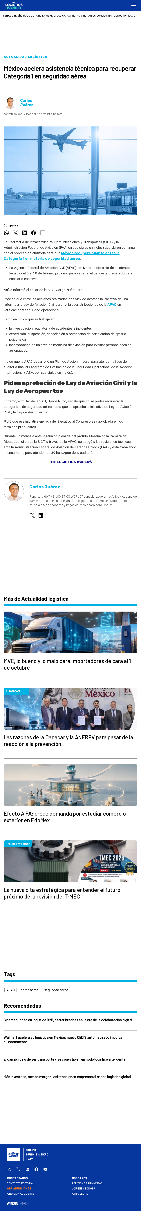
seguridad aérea (56, 990)
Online (31, 1150)
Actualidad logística (25, 57)
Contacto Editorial (20, 1183)
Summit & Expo (37, 1154)
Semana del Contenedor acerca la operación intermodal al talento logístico (76, 15)
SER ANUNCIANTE (19, 1188)
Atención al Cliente (20, 1193)
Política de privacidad (87, 1183)
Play (29, 1159)
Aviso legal (80, 1193)
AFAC (111, 304)
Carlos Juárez (26, 103)
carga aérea (29, 990)
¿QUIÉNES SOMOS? (83, 1188)
